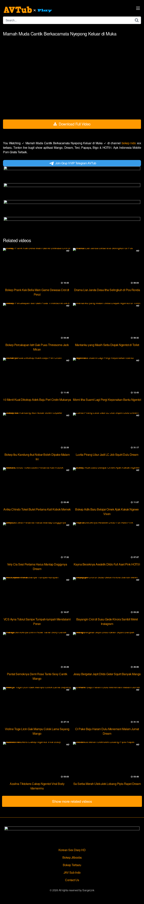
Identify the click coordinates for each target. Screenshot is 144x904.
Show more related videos (72, 801)
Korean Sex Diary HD (72, 850)
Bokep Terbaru (72, 865)
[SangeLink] (28, 10)
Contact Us (72, 880)
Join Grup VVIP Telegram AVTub (75, 163)
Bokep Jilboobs (72, 857)
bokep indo (129, 143)
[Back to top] (137, 895)
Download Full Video (74, 124)
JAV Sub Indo (72, 872)
